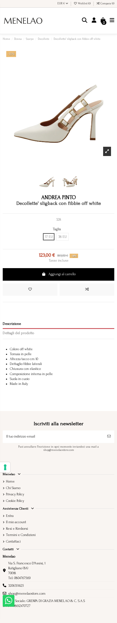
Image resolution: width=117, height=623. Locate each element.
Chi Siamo (13, 488)
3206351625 (16, 586)
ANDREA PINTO (58, 197)
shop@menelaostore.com (26, 593)
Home (10, 481)
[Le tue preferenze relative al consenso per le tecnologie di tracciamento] (5, 467)
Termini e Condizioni (21, 535)
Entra (10, 516)
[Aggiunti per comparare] (87, 289)
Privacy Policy (15, 494)
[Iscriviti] (109, 436)
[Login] (94, 21)
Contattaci (13, 541)
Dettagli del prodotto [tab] (18, 333)
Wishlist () (84, 3)
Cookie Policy (15, 501)
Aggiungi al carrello (62, 274)
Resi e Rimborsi (17, 529)
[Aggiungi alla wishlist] (30, 289)
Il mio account (16, 522)
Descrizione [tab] (12, 324)
